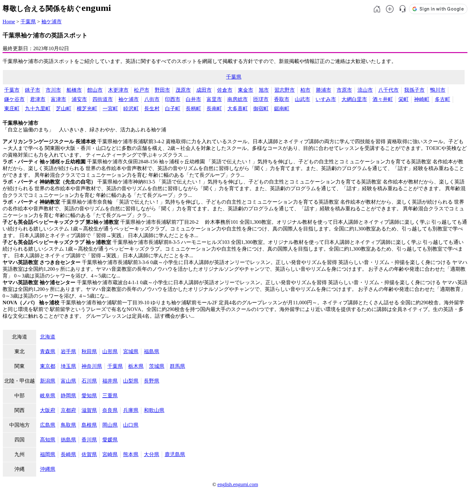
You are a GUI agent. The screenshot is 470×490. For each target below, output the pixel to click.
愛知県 (89, 395)
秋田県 (89, 351)
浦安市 (79, 99)
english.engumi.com (237, 484)
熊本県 (130, 454)
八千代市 (388, 90)
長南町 (214, 108)
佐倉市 (224, 90)
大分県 (151, 454)
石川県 (89, 381)
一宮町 (110, 108)
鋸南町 (281, 108)
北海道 (47, 336)
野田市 (162, 90)
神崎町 (421, 99)
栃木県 (136, 366)
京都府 (68, 410)
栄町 (403, 99)
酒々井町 (382, 99)
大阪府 (47, 410)
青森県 (47, 351)
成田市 (204, 90)
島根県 (89, 425)
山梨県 (130, 381)
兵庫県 (130, 410)
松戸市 (141, 90)
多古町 (442, 99)
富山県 (68, 381)
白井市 (193, 99)
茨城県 (156, 366)
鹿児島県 (175, 454)
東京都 (47, 366)
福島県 (151, 351)
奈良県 (110, 410)
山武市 (302, 99)
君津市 (37, 99)
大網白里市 (354, 99)
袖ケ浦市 (51, 21)
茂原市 (183, 90)
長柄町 (193, 108)
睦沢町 (131, 108)
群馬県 (177, 366)
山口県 (130, 425)
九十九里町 (38, 108)
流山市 (365, 90)
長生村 (152, 108)
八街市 (152, 99)
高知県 (47, 439)
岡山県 (110, 425)
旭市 (264, 90)
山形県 (110, 351)
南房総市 (237, 99)
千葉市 (12, 90)
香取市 (281, 99)
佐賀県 (89, 454)
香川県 (89, 439)
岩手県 (68, 351)
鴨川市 (437, 90)
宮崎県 (110, 454)
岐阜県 (47, 395)
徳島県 (68, 439)
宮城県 (130, 351)
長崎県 (68, 454)
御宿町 (261, 108)
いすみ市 (326, 99)
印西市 (172, 99)
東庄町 (12, 108)
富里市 (214, 99)
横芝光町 (87, 108)
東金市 (245, 90)
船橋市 (74, 90)
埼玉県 (68, 366)
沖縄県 (47, 469)
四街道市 (102, 99)
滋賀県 (89, 410)
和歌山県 (154, 410)
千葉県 (28, 21)
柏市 (305, 90)
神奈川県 (92, 366)
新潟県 (47, 381)
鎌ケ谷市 (14, 99)
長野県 (151, 381)
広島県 (47, 425)
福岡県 (47, 454)
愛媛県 (110, 439)
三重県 (110, 395)
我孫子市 (414, 90)
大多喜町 (237, 108)
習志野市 (284, 90)
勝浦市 (323, 90)
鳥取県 (68, 425)
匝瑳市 (261, 99)
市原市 (344, 90)
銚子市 (32, 90)
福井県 (110, 381)
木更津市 (118, 90)
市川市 (53, 90)
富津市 (58, 99)
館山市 (95, 90)
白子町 (172, 108)
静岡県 (68, 395)
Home (9, 21)
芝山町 (63, 108)
